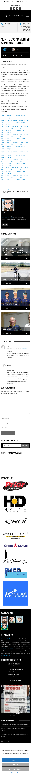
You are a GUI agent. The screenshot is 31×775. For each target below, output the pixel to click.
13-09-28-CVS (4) (15, 120)
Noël (18, 49)
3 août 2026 (8, 283)
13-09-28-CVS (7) (20, 122)
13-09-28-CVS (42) (24, 168)
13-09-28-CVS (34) (5, 160)
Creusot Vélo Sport (6, 639)
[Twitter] (17, 8)
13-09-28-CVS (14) (6, 132)
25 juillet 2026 (8, 308)
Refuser (15, 765)
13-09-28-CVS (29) (14, 152)
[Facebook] (11, 8)
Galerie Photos (15, 35)
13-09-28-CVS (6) (5, 122)
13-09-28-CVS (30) (24, 152)
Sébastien (3, 728)
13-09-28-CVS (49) (6, 179)
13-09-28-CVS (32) (20, 155)
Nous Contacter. (5, 655)
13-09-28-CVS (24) (6, 147)
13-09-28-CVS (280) (21, 179)
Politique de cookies (14, 772)
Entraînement (6, 35)
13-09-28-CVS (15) (5, 135)
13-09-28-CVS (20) (6, 140)
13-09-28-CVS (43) (6, 171)
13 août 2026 (8, 258)
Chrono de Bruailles (13, 675)
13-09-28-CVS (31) (6, 155)
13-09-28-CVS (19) (20, 138)
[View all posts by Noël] (13, 49)
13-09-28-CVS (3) (5, 120)
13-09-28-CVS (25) (20, 147)
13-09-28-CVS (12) (6, 130)
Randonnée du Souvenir (8, 24)
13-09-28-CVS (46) (5, 176)
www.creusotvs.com (7, 217)
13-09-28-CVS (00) (6, 116)
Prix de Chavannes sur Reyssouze (17, 669)
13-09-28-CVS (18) (6, 138)
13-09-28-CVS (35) (14, 160)
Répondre (24, 348)
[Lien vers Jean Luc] (19, 619)
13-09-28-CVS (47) (14, 176)
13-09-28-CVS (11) (24, 127)
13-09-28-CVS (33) (6, 157)
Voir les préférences (15, 769)
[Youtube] (20, 8)
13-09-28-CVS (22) (14, 143)
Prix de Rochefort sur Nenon (15, 680)
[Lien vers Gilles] (4, 626)
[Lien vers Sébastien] (12, 619)
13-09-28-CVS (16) (14, 135)
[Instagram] (14, 8)
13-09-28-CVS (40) (5, 168)
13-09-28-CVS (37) (6, 163)
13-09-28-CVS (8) (5, 124)
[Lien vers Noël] (4, 619)
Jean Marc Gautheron (6, 740)
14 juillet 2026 (8, 333)
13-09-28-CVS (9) (5, 126)
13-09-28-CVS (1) (20, 116)
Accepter (15, 760)
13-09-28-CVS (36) (24, 160)
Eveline (3, 724)
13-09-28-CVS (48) (24, 176)
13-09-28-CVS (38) (20, 163)
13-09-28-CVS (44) (20, 171)
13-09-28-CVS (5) (25, 120)
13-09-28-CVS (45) (6, 173)
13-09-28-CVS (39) (6, 165)
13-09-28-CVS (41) (14, 168)
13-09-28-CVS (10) (14, 127)
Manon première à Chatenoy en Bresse (18, 724)
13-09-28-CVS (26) (6, 149)
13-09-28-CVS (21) (5, 143)
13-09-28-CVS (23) (24, 143)
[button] (28, 745)
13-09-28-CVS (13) (20, 130)
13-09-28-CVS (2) (5, 118)
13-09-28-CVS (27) (5, 152)
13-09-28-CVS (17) (24, 135)
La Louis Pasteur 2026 (14, 664)
